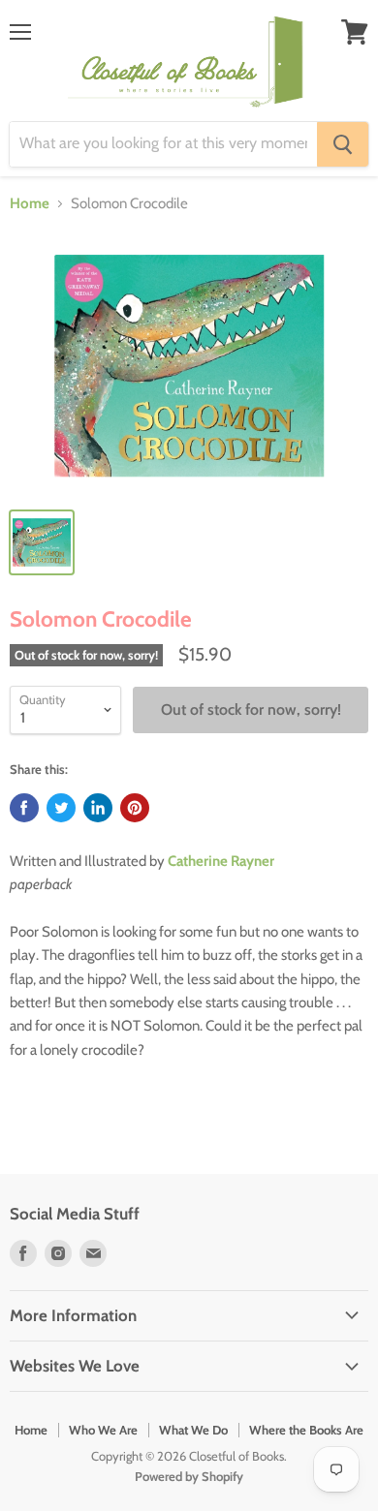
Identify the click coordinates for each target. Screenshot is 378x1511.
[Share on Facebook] (24, 807)
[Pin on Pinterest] (134, 807)
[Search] (342, 144)
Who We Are (103, 1429)
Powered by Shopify (189, 1476)
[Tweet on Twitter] (61, 807)
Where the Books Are (306, 1429)
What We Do (193, 1429)
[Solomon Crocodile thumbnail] (42, 542)
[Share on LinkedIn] (97, 807)
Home (29, 204)
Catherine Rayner (221, 861)
